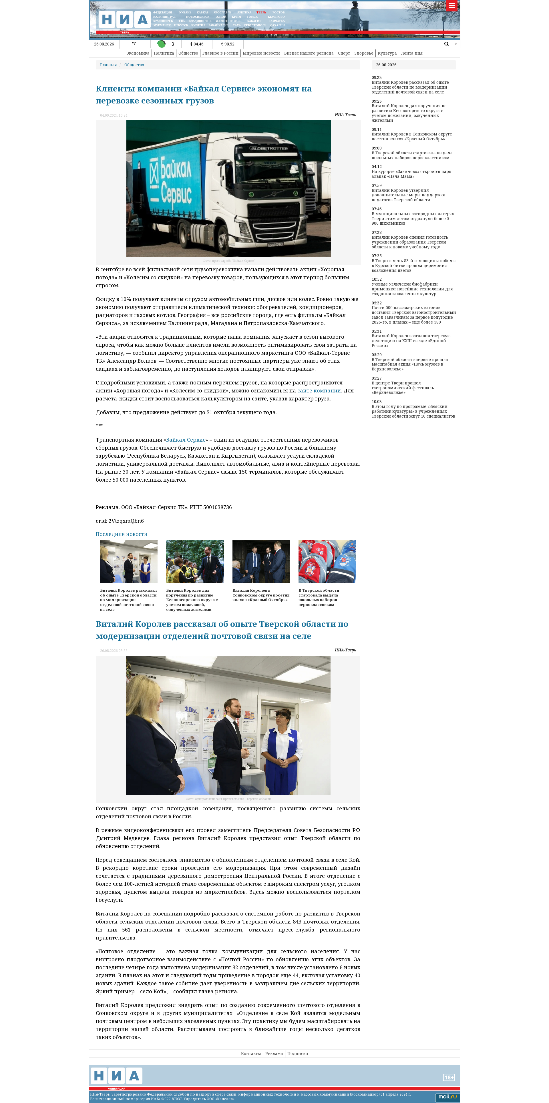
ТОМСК (253, 16)
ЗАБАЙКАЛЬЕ (219, 25)
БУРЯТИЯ (198, 25)
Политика (164, 53)
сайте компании (319, 390)
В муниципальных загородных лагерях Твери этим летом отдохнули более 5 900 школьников (413, 219)
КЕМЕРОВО (276, 16)
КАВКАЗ (202, 12)
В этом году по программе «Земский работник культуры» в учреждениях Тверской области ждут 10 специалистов (413, 411)
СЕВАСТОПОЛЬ (255, 25)
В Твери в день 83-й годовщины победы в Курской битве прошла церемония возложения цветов (414, 265)
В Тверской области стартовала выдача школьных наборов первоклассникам (412, 155)
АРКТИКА (244, 12)
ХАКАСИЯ (253, 21)
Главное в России (220, 53)
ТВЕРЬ (261, 12)
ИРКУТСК (181, 25)
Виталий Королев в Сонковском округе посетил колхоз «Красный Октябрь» (412, 136)
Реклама (274, 1053)
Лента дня (412, 53)
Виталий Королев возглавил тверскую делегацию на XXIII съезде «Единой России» (411, 341)
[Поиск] (446, 44)
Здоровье (363, 53)
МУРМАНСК (162, 25)
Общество (188, 53)
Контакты (251, 1053)
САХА (237, 25)
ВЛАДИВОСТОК (200, 21)
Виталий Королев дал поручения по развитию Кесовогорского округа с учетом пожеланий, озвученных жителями (409, 113)
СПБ (182, 21)
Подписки (297, 1053)
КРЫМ (236, 16)
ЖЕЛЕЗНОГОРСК (228, 21)
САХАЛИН (277, 25)
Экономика (138, 53)
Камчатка (276, 21)
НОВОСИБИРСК (197, 16)
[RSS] (456, 44)
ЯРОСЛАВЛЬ (223, 12)
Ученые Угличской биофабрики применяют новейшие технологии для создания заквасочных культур (412, 289)
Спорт (344, 53)
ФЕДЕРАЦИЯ (162, 12)
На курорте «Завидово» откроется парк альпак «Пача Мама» (411, 174)
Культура (387, 53)
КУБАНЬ (185, 12)
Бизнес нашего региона (309, 53)
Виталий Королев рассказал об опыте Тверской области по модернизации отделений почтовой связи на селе (410, 87)
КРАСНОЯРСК (163, 21)
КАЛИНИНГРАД (164, 16)
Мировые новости (261, 53)
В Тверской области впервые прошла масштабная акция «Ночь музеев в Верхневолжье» (410, 364)
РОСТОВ (278, 12)
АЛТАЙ (221, 16)
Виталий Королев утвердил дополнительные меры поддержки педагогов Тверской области (408, 195)
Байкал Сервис (185, 439)
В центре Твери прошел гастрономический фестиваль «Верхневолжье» (403, 388)
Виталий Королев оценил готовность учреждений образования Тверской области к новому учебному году (410, 242)
